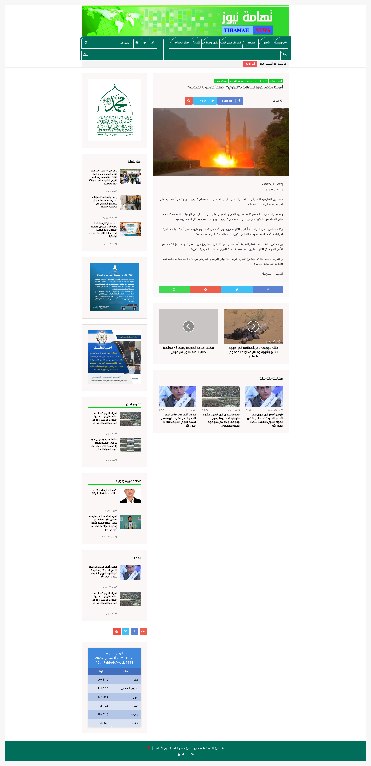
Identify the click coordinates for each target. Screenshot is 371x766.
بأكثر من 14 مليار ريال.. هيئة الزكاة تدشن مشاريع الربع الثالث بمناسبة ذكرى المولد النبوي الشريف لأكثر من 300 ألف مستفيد (102, 177)
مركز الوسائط (182, 42)
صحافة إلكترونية (236, 81)
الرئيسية (279, 42)
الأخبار (267, 42)
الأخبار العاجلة (261, 81)
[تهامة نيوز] (185, 22)
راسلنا (284, 54)
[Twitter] (144, 42)
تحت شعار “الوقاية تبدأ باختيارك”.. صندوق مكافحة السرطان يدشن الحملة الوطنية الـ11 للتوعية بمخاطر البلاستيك (103, 229)
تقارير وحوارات (210, 42)
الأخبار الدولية (276, 81)
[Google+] (85, 54)
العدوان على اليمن (231, 42)
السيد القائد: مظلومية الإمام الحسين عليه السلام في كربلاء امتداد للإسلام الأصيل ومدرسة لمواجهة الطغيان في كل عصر (103, 523)
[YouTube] (137, 42)
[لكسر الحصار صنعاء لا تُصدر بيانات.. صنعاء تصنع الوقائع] (130, 496)
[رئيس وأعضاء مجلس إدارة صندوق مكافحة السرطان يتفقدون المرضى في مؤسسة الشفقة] (130, 202)
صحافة (251, 42)
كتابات (196, 42)
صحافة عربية (221, 81)
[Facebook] (152, 42)
